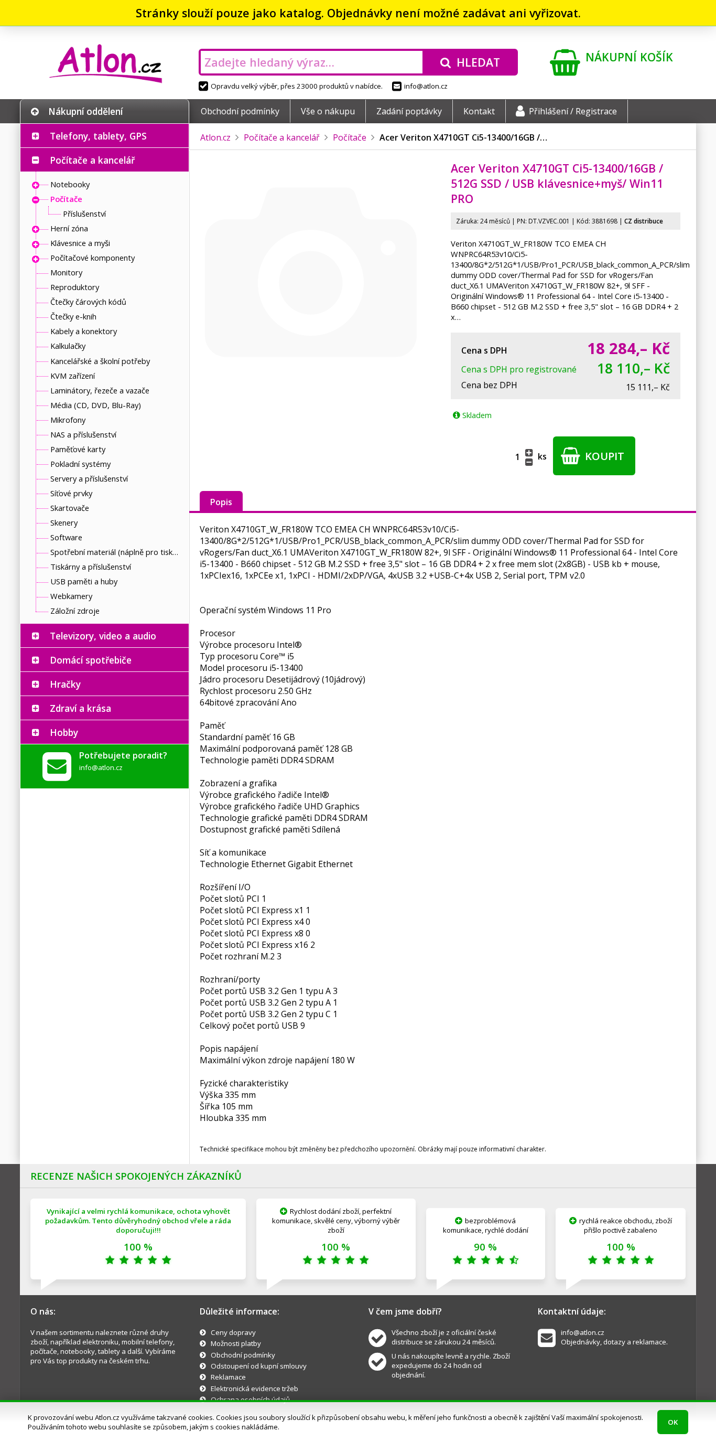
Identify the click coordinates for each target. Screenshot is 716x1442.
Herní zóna (69, 228)
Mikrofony (67, 419)
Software (66, 537)
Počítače (66, 199)
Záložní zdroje (75, 610)
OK (673, 1422)
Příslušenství (84, 213)
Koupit (603, 456)
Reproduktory (74, 287)
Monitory (66, 272)
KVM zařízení (72, 375)
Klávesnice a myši (80, 243)
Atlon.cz (215, 137)
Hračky (65, 684)
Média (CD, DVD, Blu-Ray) (95, 405)
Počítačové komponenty (92, 257)
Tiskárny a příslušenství (90, 566)
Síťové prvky (71, 493)
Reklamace (228, 1377)
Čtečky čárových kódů (88, 301)
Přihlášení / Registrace (573, 111)
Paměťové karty (77, 449)
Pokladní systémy (80, 463)
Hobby (64, 732)
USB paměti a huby (83, 581)
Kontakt (479, 111)
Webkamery (71, 596)
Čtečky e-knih (73, 316)
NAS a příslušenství (83, 434)
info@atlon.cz (426, 86)
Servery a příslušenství (89, 478)
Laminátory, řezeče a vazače (99, 390)
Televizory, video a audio (103, 635)
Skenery (64, 522)
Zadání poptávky (409, 111)
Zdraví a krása (80, 708)
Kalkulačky (67, 345)
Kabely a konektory (83, 331)
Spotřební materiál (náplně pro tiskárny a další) (116, 552)
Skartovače (69, 508)
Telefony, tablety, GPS (98, 136)
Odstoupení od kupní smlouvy (259, 1366)
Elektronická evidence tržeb (254, 1388)
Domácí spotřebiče (91, 660)
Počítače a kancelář (92, 160)
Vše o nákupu (328, 111)
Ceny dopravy (233, 1332)
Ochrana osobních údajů (250, 1399)
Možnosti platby (236, 1343)
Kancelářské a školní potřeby (100, 361)
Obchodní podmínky (240, 111)
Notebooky (70, 184)
